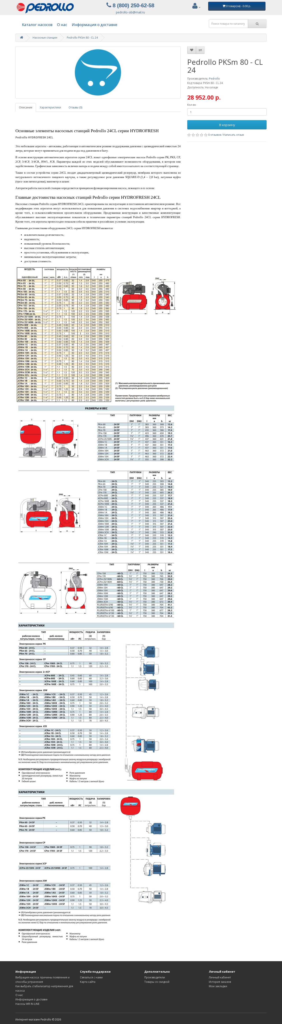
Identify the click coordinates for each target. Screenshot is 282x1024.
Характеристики (50, 107)
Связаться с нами (91, 977)
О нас (62, 24)
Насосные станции (45, 37)
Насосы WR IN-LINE (27, 1004)
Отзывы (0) (75, 107)
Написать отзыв (233, 135)
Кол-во (191, 105)
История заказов (220, 982)
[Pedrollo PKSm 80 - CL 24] (98, 72)
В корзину (227, 125)
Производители (154, 977)
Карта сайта (87, 982)
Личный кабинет (220, 977)
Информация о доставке (94, 24)
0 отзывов (214, 135)
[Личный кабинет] (196, 7)
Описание (25, 107)
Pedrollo (214, 78)
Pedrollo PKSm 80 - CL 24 (82, 37)
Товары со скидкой (156, 982)
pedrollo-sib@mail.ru (130, 12)
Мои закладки (218, 986)
